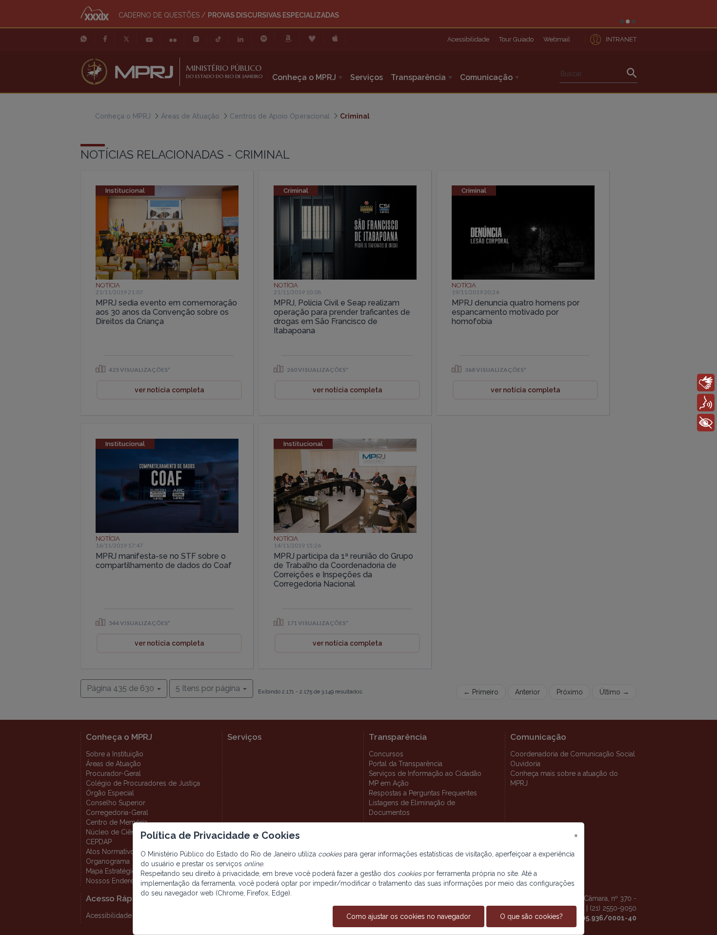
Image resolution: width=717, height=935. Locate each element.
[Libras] (706, 382)
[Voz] (706, 402)
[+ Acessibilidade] (706, 422)
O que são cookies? (531, 916)
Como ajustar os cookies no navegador (408, 916)
